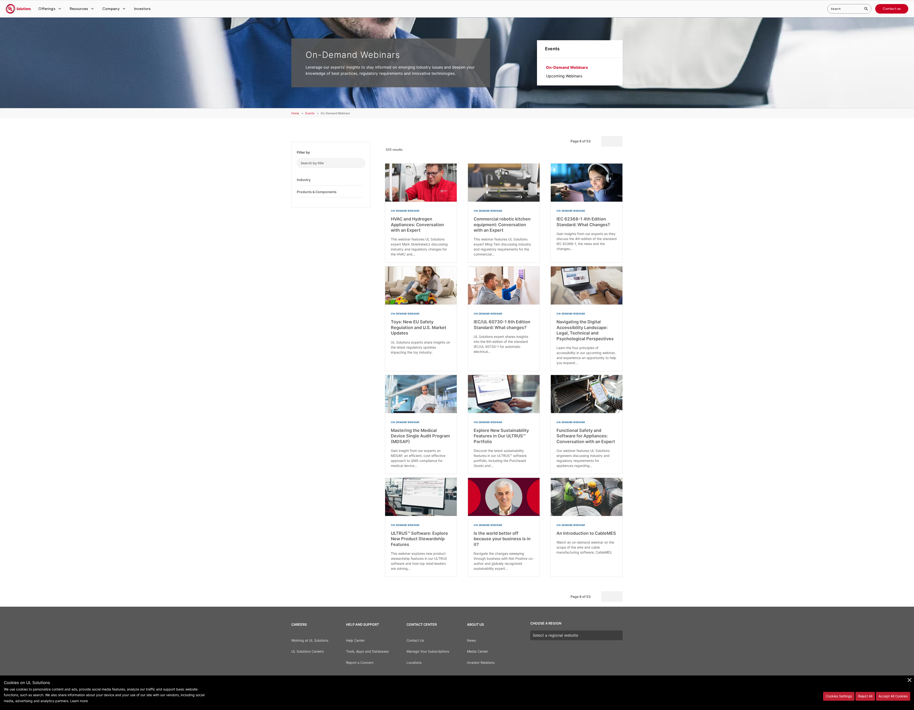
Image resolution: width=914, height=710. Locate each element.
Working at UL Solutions (309, 640)
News (471, 640)
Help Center (355, 640)
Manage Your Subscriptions (428, 651)
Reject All (865, 696)
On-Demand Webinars (567, 67)
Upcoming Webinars (564, 76)
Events (552, 48)
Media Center (477, 651)
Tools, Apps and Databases (367, 651)
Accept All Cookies (893, 696)
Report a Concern (359, 662)
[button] (50, 9)
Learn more (79, 701)
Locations (414, 662)
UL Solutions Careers (307, 651)
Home (295, 113)
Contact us (892, 8)
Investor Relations (481, 662)
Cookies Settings (839, 696)
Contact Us (415, 640)
